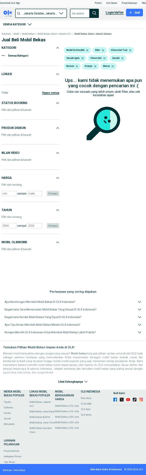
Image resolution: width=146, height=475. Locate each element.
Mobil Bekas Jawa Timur (42, 422)
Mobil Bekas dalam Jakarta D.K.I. (55, 34)
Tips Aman (9, 462)
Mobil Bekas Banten (39, 417)
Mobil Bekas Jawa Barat (42, 411)
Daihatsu (8, 407)
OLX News (86, 414)
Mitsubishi (9, 424)
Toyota (7, 402)
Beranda (6, 34)
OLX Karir (85, 409)
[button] (10, 3)
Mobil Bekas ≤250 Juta (67, 422)
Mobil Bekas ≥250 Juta (67, 428)
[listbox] (87, 50)
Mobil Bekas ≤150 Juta (67, 411)
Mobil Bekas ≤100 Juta (67, 406)
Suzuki (7, 418)
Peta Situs (86, 398)
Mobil (16, 34)
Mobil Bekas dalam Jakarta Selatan (93, 34)
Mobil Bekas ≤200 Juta (67, 417)
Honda (7, 413)
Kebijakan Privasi (12, 456)
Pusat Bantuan (11, 451)
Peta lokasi (19, 470)
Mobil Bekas (28, 34)
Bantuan (7, 470)
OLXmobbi (86, 403)
